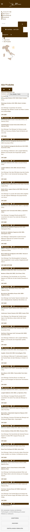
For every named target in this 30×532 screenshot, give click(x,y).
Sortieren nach (5, 94)
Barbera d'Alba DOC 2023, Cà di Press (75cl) (13, 273)
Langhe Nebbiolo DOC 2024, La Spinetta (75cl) (14, 392)
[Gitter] (9, 89)
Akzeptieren (15, 518)
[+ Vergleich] (14, 118)
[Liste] (4, 89)
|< (1, 505)
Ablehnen (15, 523)
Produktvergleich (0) (8, 92)
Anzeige (3, 96)
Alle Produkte (7, 41)
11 (9, 505)
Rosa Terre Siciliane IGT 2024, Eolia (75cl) (12, 449)
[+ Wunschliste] (11, 118)
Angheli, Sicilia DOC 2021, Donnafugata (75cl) (13, 353)
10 (8, 505)
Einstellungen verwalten (15, 528)
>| (11, 505)
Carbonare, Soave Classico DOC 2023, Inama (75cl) (15, 313)
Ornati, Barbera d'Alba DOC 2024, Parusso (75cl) (14, 431)
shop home (7, 40)
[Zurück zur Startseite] (15, 4)
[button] (2, 4)
